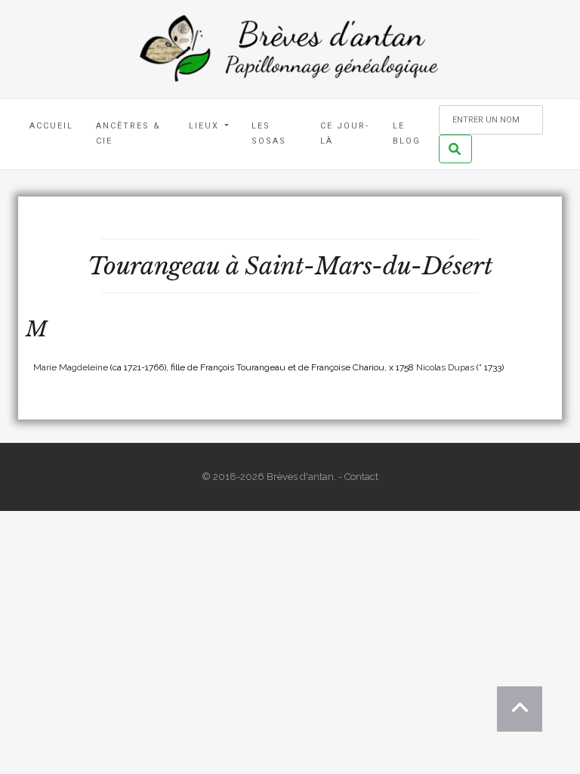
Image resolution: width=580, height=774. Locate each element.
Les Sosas (268, 133)
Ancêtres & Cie (128, 133)
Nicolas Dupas (445, 367)
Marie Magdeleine (70, 367)
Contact (361, 476)
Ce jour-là (344, 133)
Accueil (51, 126)
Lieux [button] (206, 126)
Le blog (407, 133)
